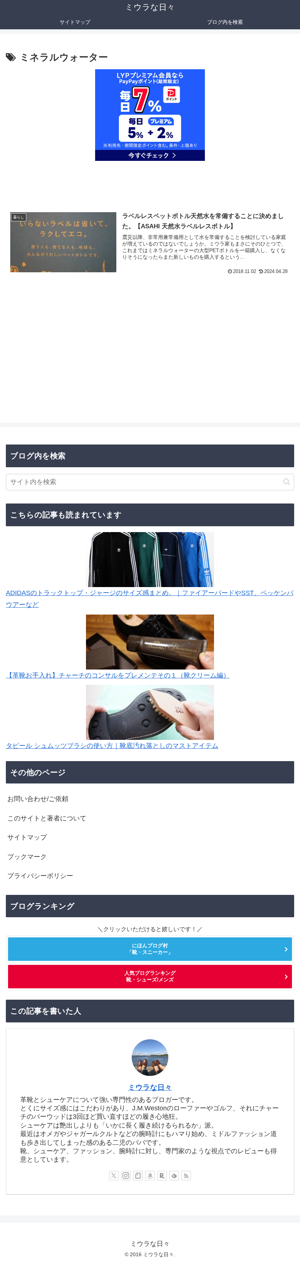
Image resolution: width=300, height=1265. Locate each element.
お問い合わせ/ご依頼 (37, 799)
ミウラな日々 (150, 1087)
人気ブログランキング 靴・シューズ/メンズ (150, 976)
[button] (286, 481)
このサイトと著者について (46, 818)
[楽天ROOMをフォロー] (162, 1175)
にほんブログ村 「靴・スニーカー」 (150, 949)
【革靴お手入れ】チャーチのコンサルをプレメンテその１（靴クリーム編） (118, 675)
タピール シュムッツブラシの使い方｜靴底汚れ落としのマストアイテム (112, 745)
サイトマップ (27, 837)
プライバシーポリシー (40, 875)
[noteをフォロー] (138, 1175)
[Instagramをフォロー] (126, 1175)
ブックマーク (27, 856)
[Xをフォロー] (114, 1175)
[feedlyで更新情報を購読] (174, 1175)
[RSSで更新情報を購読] (186, 1175)
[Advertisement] (150, 350)
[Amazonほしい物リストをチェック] (150, 1175)
